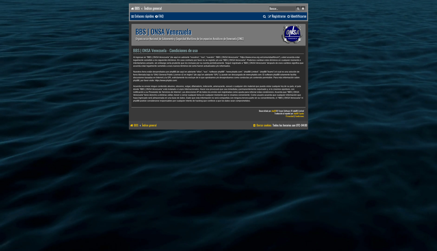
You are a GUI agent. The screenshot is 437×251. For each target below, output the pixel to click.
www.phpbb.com (254, 74)
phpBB (274, 111)
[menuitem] (159, 16)
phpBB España (299, 113)
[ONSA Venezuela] (284, 35)
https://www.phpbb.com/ (166, 80)
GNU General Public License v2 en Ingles (173, 74)
